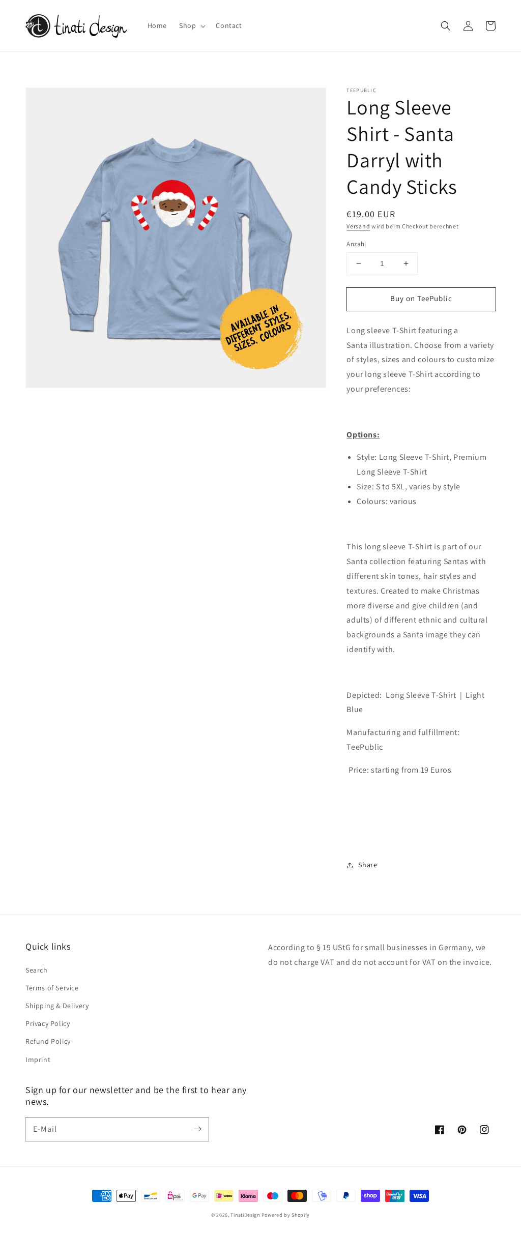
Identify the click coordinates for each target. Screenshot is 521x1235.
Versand (358, 226)
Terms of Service (52, 987)
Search (36, 970)
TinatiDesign (244, 1215)
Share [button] (367, 864)
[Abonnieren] (197, 1129)
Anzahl (356, 244)
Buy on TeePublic (421, 298)
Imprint (37, 1059)
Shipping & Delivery (57, 1005)
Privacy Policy (47, 1023)
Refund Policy (48, 1041)
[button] (446, 26)
